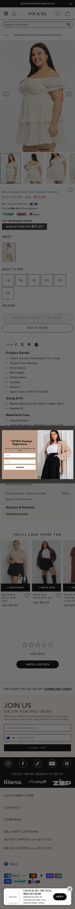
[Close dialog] (70, 432)
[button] (69, 889)
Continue (20, 467)
